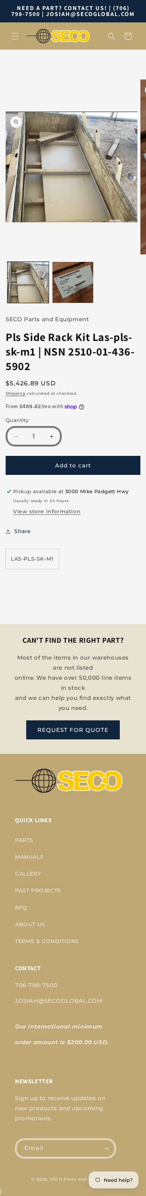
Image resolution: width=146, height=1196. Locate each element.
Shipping (15, 393)
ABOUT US (30, 924)
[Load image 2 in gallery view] (73, 282)
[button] (15, 36)
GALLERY (28, 873)
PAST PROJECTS (38, 890)
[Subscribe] (106, 1148)
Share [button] (22, 531)
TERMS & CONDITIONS (47, 941)
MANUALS (29, 857)
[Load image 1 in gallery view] (28, 282)
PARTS (24, 840)
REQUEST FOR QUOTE (73, 729)
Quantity (17, 420)
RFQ (21, 907)
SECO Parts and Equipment (82, 1179)
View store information (46, 511)
